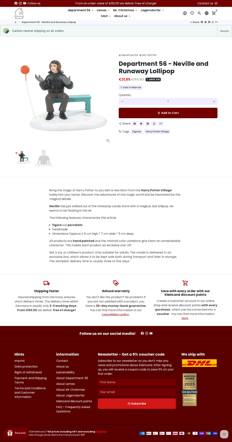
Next (108, 96)
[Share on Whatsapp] (213, 22)
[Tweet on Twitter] (205, 22)
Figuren (136, 131)
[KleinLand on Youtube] (24, 3)
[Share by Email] (216, 22)
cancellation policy (115, 314)
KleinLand (40, 431)
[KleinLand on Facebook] (15, 3)
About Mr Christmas (70, 390)
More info (224, 31)
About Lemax (65, 384)
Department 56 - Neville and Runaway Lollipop (49, 22)
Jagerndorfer (152, 10)
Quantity (125, 95)
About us (122, 16)
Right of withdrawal (28, 372)
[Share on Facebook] (202, 22)
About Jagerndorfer (70, 395)
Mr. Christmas (125, 10)
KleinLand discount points (74, 401)
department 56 (81, 10)
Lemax (103, 10)
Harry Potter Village (157, 131)
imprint (19, 361)
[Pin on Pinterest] (209, 22)
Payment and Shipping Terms (30, 380)
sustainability (65, 372)
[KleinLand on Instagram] (20, 3)
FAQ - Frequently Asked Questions (73, 409)
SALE (106, 16)
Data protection (26, 366)
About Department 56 (72, 378)
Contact (62, 361)
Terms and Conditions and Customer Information (30, 392)
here (184, 318)
